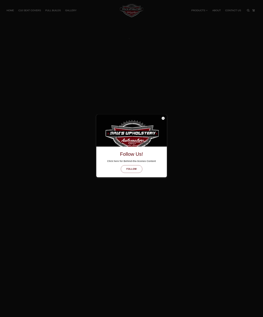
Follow (131, 169)
